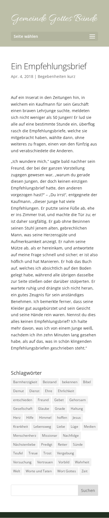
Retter (62, 444)
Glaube (43, 408)
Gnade (60, 408)
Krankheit (20, 426)
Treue (33, 453)
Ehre (48, 390)
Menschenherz (24, 435)
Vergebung (65, 453)
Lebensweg (42, 426)
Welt (16, 471)
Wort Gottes (66, 471)
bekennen (69, 382)
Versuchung (22, 462)
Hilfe (30, 417)
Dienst (34, 390)
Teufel (18, 453)
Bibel (87, 382)
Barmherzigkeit (25, 382)
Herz (17, 417)
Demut (18, 390)
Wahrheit (82, 462)
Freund (43, 399)
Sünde (78, 444)
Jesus (77, 417)
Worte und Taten (39, 471)
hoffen (62, 417)
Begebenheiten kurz (56, 76)
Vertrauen (45, 462)
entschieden (22, 399)
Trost (47, 453)
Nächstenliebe (24, 444)
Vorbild (63, 462)
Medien (90, 426)
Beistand (49, 382)
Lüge (74, 426)
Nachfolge (71, 435)
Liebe (61, 426)
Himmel (45, 417)
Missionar (49, 435)
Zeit (84, 471)
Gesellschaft (22, 408)
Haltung (77, 408)
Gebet (59, 399)
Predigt (46, 444)
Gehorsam (77, 399)
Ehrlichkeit (66, 390)
